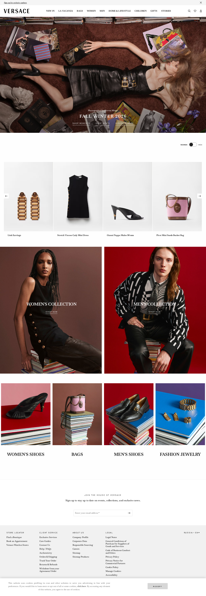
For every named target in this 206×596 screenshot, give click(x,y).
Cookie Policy (112, 567)
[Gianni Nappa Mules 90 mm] (127, 196)
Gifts (153, 11)
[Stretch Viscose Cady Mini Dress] (78, 196)
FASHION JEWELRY (180, 454)
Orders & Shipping (48, 556)
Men (102, 11)
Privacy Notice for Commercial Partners (115, 562)
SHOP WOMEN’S (81, 123)
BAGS (77, 454)
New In (50, 11)
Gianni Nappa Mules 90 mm (120, 235)
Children (141, 11)
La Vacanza (65, 11)
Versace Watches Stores (17, 545)
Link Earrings (14, 235)
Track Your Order (47, 560)
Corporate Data (80, 541)
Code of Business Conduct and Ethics (118, 551)
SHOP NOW (51, 312)
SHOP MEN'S (103, 123)
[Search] (189, 11)
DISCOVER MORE (124, 123)
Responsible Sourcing (83, 545)
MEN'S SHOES (128, 454)
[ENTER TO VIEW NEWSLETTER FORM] (129, 513)
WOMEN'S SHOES (25, 454)
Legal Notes (111, 537)
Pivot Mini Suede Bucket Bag (170, 235)
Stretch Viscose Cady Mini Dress (73, 235)
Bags (80, 11)
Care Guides (45, 541)
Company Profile (81, 537)
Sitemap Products (81, 556)
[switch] (191, 144)
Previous (6, 196)
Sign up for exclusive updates (15, 2)
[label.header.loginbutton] (201, 11)
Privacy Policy (112, 556)
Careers (76, 548)
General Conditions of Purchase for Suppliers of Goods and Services (117, 544)
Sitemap (76, 553)
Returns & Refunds (48, 564)
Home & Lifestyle (120, 11)
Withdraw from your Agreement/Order (49, 569)
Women (91, 11)
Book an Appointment (16, 541)
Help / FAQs (45, 548)
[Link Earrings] (28, 196)
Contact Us (44, 545)
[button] (20, 554)
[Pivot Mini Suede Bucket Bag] (177, 196)
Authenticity (45, 553)
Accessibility (112, 575)
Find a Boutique (14, 537)
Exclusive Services (48, 537)
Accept (157, 586)
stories (166, 11)
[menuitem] (50, 11)
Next (199, 196)
